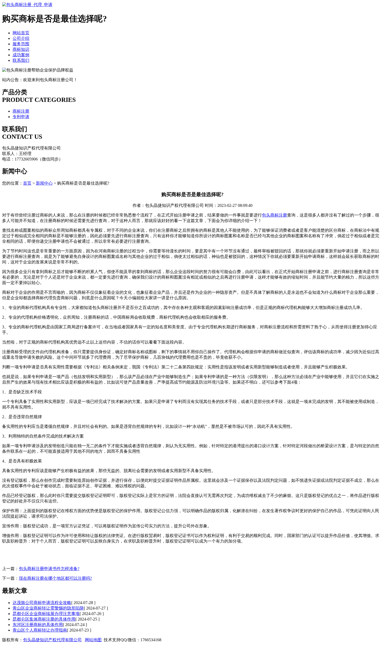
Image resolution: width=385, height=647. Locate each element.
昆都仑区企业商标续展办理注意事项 (46, 613)
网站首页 (21, 33)
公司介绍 (21, 38)
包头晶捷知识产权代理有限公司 (52, 640)
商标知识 (21, 49)
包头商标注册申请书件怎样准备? (49, 568)
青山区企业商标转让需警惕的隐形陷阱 (48, 608)
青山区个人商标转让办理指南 (40, 630)
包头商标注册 (274, 215)
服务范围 (21, 44)
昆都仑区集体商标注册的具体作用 (44, 619)
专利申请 (21, 116)
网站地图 (93, 640)
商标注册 (21, 111)
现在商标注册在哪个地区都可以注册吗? (55, 578)
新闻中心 (44, 183)
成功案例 (21, 55)
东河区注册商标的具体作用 (38, 624)
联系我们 (21, 60)
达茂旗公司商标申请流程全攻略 (42, 602)
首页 (27, 183)
